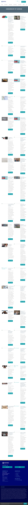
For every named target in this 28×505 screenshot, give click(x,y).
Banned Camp (10, 79)
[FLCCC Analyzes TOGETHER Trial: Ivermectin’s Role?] (17, 118)
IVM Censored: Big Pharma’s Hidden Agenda (11, 407)
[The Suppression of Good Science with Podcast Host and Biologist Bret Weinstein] (5, 349)
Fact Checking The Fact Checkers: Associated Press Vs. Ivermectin (11, 433)
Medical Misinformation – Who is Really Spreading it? (10, 331)
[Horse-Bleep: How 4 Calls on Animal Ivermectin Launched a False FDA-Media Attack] (5, 287)
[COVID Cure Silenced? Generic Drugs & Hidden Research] (17, 204)
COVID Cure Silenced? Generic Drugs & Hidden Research (23, 205)
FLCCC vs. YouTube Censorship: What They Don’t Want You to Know (23, 331)
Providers (17, 474)
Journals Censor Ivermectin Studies (11, 61)
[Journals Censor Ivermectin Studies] (5, 61)
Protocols (17, 473)
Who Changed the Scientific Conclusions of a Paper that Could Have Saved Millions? (23, 139)
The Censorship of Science (23, 268)
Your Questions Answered (22, 79)
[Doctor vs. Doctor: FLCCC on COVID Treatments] (17, 434)
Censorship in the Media (10, 366)
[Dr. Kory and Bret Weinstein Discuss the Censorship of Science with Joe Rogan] (17, 366)
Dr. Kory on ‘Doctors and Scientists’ (10, 245)
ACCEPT (25, 503)
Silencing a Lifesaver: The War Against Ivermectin (23, 225)
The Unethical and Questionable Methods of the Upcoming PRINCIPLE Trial (23, 350)
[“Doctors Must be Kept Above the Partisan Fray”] (17, 97)
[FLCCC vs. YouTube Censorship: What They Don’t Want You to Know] (17, 331)
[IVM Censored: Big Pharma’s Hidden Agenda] (5, 407)
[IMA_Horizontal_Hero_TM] (3, 1)
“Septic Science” (10, 46)
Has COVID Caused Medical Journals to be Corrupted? (11, 178)
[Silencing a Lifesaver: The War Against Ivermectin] (17, 226)
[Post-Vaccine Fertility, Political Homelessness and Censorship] (17, 61)
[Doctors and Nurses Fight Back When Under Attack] (17, 177)
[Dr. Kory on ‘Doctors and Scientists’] (5, 245)
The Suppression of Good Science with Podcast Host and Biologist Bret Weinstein (11, 350)
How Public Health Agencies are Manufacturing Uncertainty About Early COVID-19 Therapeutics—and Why (23, 384)
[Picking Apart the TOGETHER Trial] (5, 119)
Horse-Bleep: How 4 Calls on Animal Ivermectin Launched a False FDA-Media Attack (11, 287)
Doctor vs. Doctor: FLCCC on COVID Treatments (23, 433)
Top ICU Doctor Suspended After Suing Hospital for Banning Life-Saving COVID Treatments (23, 246)
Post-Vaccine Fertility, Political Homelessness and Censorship (23, 61)
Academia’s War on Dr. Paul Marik (23, 46)
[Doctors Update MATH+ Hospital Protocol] (5, 312)
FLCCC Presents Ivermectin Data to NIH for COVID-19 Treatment (23, 407)
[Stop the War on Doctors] (5, 98)
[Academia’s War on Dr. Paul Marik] (17, 47)
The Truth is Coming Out (10, 225)
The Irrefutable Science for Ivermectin (10, 383)
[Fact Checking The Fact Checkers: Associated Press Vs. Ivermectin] (5, 434)
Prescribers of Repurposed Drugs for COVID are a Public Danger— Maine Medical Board (23, 160)
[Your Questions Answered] (17, 80)
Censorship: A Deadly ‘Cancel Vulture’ (10, 138)
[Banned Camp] (5, 80)
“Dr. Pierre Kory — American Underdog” (10, 269)
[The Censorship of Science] (17, 269)
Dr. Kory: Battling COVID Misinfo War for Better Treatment (11, 205)
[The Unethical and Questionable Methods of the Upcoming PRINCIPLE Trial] (17, 348)
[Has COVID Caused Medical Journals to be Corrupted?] (5, 178)
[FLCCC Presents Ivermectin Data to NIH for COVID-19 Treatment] (17, 406)
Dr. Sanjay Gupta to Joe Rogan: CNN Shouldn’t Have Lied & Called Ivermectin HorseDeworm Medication (23, 288)
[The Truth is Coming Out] (5, 225)
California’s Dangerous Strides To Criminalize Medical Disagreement (23, 18)
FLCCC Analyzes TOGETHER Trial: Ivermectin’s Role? (23, 118)
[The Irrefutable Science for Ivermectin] (5, 383)
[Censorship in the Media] (5, 367)
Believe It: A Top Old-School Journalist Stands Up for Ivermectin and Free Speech (23, 312)
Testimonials (17, 475)
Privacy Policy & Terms (8, 499)
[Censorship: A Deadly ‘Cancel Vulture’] (5, 138)
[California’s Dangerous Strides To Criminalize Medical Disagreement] (17, 18)
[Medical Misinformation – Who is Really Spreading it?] (5, 331)
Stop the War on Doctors (10, 97)
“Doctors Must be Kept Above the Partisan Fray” (23, 97)
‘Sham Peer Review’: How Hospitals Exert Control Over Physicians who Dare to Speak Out (11, 160)
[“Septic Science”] (5, 47)
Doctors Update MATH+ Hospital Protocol (10, 312)
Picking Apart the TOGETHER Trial (10, 118)
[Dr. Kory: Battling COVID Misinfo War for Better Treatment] (5, 205)
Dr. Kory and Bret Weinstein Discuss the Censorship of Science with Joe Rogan (23, 367)
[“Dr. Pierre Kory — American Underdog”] (5, 268)
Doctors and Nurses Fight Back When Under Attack (23, 178)
